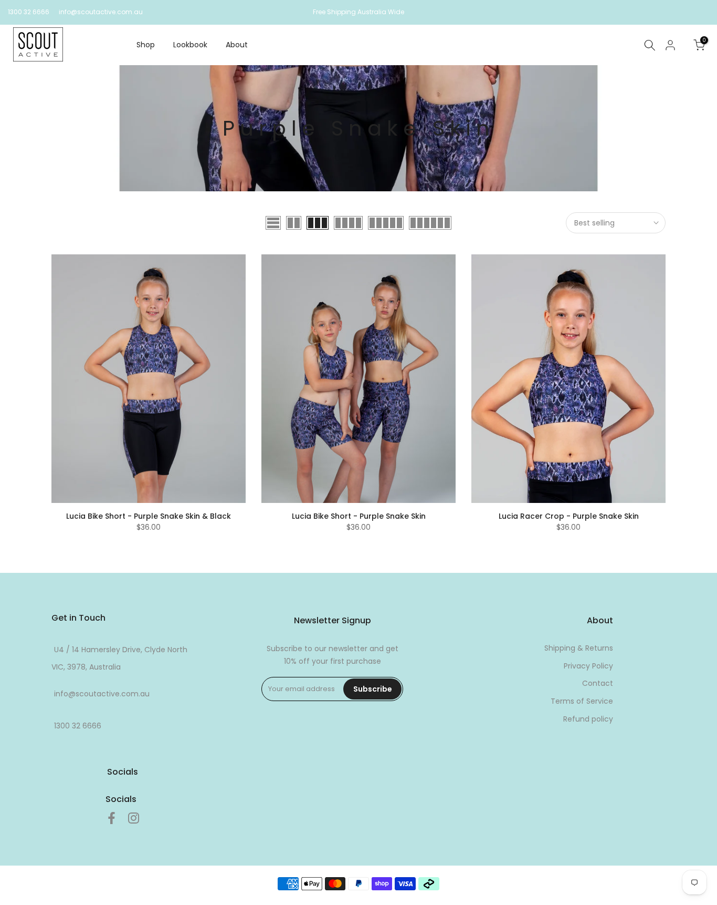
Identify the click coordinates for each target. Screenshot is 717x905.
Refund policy (588, 719)
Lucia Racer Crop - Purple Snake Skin (569, 516)
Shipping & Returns (578, 648)
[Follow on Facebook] (112, 818)
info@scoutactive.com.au (101, 11)
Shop (145, 44)
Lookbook (190, 44)
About (237, 44)
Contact (597, 683)
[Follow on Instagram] (133, 818)
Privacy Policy (588, 666)
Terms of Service (582, 701)
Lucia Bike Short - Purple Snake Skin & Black (148, 516)
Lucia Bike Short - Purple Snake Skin (359, 516)
